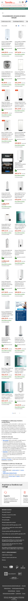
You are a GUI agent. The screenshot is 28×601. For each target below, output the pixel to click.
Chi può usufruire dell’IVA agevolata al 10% (11, 525)
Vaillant (18, 476)
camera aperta (15, 470)
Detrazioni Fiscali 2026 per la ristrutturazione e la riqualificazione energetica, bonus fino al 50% (13, 540)
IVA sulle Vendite (5, 519)
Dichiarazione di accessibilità (9, 593)
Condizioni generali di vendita (18, 588)
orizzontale (4, 459)
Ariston (10, 476)
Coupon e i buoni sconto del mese (9, 557)
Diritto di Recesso (11, 590)
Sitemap (4, 560)
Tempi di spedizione (6, 517)
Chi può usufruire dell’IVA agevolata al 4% (11, 531)
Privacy (23, 593)
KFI (16, 599)
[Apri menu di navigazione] (2, 2)
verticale (9, 459)
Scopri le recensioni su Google (17, 8)
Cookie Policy (18, 593)
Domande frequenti (6, 512)
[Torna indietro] (3, 13)
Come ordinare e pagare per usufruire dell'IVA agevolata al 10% (12, 528)
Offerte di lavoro (7, 588)
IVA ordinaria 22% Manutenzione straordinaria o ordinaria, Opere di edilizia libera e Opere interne (12, 548)
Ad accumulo (5, 440)
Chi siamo (24, 585)
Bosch (14, 476)
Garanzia (18, 590)
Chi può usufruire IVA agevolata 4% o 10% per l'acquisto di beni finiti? (12, 544)
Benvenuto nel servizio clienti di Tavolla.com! (11, 585)
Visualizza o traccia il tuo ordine (9, 514)
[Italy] (22, 2)
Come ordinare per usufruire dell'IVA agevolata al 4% (13, 533)
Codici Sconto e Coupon (7, 554)
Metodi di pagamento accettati (9, 522)
